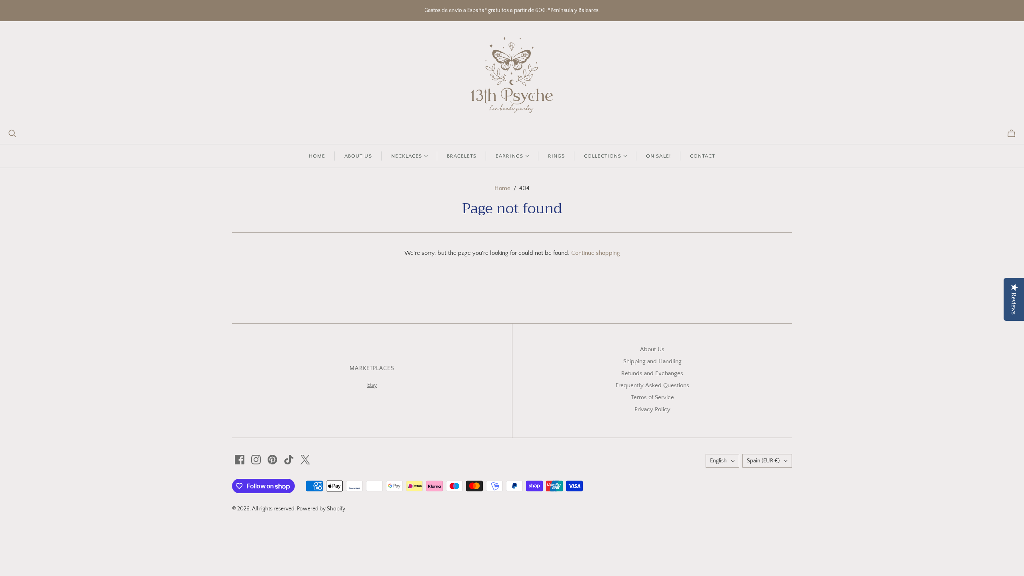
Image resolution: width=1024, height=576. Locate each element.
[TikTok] (289, 459)
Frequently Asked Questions (652, 385)
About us (358, 156)
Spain (763, 461)
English (718, 461)
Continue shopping (595, 253)
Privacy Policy (652, 409)
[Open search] (12, 134)
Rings (556, 156)
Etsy (372, 385)
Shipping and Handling (652, 361)
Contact (702, 156)
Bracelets (461, 156)
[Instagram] (256, 459)
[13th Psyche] (512, 75)
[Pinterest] (272, 459)
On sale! (658, 156)
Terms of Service (652, 397)
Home (317, 156)
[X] (305, 459)
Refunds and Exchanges (652, 373)
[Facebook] (239, 459)
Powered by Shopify (321, 509)
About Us (652, 349)
